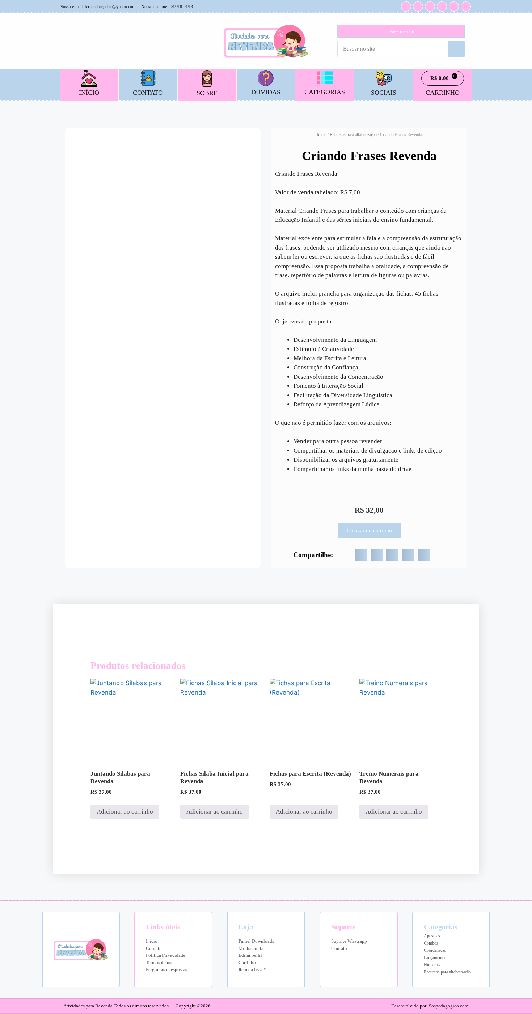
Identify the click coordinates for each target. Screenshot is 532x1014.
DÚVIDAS (265, 92)
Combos (431, 943)
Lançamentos (435, 957)
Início (321, 134)
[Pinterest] (442, 6)
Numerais (432, 964)
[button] (361, 555)
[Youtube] (418, 6)
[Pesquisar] (456, 49)
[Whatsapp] (430, 6)
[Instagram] (406, 6)
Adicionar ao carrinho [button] (125, 811)
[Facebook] (466, 6)
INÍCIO (89, 92)
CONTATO (148, 92)
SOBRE (207, 93)
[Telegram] (454, 6)
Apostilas (432, 935)
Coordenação (435, 950)
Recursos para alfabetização (353, 134)
